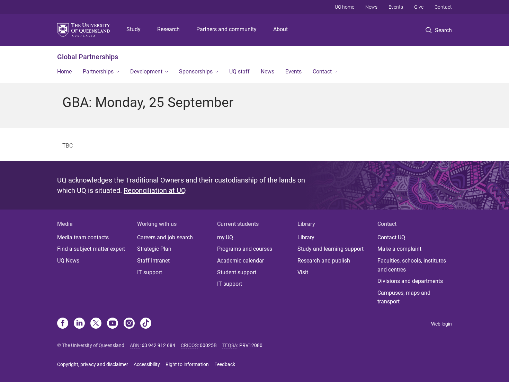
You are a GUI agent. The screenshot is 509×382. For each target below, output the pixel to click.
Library (305, 237)
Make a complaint (399, 249)
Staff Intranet (153, 260)
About (280, 29)
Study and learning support (330, 249)
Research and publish (323, 260)
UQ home (344, 7)
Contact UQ (391, 237)
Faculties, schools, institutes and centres (411, 265)
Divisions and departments (410, 281)
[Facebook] (62, 324)
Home (64, 71)
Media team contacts (83, 237)
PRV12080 (250, 345)
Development (146, 71)
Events (396, 7)
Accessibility (147, 364)
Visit (302, 272)
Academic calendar (240, 260)
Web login (441, 324)
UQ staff (239, 71)
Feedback (224, 364)
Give (418, 7)
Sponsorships (196, 71)
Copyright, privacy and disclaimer (92, 364)
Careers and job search (165, 237)
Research (168, 29)
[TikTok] (145, 324)
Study (133, 29)
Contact (443, 7)
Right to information (187, 364)
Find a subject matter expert (91, 249)
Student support (236, 272)
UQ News (68, 260)
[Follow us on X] (95, 324)
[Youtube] (112, 324)
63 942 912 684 (158, 345)
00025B (208, 345)
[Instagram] (129, 324)
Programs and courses (244, 249)
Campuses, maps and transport (403, 297)
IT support (149, 272)
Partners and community (226, 29)
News (371, 7)
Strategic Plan (154, 249)
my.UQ (225, 237)
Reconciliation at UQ (155, 190)
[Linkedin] (79, 324)
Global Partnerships (87, 57)
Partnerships (98, 71)
